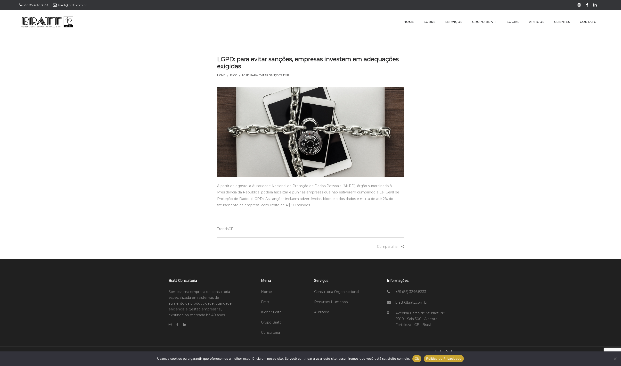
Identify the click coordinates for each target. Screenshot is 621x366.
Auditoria (321, 312)
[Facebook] (587, 5)
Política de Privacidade (443, 358)
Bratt (265, 302)
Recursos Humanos (331, 302)
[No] (615, 358)
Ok (417, 358)
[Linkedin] (595, 5)
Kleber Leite (271, 312)
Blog (233, 75)
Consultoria (270, 332)
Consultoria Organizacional (336, 292)
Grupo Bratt (271, 322)
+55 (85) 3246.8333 (410, 292)
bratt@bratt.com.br (411, 302)
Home (221, 75)
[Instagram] (580, 5)
